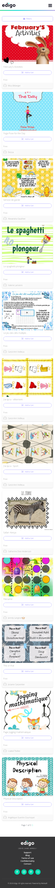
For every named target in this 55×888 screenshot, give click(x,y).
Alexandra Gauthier (17, 218)
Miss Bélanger (14, 85)
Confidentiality (28, 861)
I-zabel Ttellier (14, 751)
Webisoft (44, 883)
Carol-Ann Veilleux (16, 351)
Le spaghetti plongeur (14, 266)
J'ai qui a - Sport (10, 465)
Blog (27, 855)
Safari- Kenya (9, 532)
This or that (8, 665)
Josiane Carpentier (16, 684)
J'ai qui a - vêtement (13, 399)
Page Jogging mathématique (17, 732)
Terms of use (27, 858)
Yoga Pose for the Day (14, 133)
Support (27, 852)
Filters (29, 18)
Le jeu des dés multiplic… (15, 332)
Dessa (11, 152)
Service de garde (11, 199)
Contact (27, 863)
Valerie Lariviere (15, 285)
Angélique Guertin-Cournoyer (21, 817)
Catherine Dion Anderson (19, 551)
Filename (7, 599)
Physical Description (13, 798)
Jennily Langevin (15, 617)
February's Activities (13, 66)
